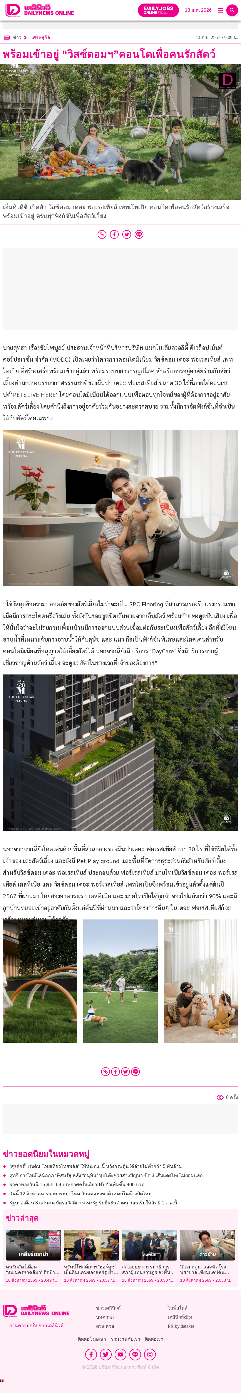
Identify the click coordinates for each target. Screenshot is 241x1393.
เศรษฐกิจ (40, 37)
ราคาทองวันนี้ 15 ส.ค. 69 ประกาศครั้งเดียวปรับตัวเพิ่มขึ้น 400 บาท (77, 1184)
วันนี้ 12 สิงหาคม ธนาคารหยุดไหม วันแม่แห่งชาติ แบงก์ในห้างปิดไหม (81, 1193)
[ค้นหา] (232, 10)
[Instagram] (150, 1354)
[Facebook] (115, 1071)
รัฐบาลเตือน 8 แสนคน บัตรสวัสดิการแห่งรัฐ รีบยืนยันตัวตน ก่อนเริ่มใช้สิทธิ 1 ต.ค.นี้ (93, 1202)
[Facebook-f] (91, 1354)
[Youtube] (120, 1354)
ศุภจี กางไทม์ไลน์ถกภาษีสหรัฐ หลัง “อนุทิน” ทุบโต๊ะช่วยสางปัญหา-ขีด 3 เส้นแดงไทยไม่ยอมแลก (106, 1175)
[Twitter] (125, 1071)
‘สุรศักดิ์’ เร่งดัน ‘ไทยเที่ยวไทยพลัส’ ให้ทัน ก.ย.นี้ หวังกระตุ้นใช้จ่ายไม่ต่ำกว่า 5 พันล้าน (96, 1166)
